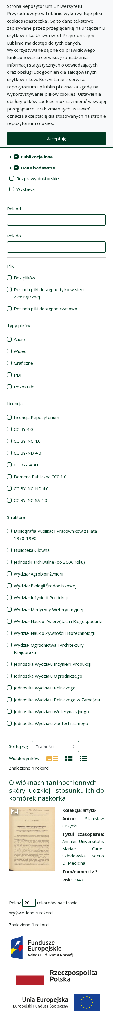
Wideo (20, 351)
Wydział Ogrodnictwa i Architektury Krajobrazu (49, 648)
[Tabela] (83, 758)
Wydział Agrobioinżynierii (38, 574)
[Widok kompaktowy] (69, 758)
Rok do (14, 236)
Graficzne (23, 363)
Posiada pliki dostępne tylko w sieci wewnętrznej (49, 293)
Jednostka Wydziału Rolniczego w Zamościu (57, 699)
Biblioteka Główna (32, 550)
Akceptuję (56, 138)
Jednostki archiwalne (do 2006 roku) (49, 562)
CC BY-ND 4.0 (27, 453)
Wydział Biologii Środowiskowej (45, 586)
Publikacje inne (37, 157)
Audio (19, 339)
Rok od (14, 208)
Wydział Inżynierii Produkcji (41, 597)
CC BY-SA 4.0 (27, 465)
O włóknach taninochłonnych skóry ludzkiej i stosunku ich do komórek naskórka (56, 790)
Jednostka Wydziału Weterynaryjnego (51, 711)
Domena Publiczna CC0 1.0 (40, 477)
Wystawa (25, 189)
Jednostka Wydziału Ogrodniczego (48, 676)
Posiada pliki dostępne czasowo (45, 308)
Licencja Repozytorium (36, 417)
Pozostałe (24, 387)
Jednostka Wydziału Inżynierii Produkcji (52, 664)
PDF (18, 375)
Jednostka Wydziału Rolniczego (45, 688)
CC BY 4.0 (23, 429)
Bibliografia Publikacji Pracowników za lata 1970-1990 (55, 534)
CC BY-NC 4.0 (27, 441)
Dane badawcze (38, 168)
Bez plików (24, 278)
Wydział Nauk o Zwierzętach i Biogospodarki (58, 621)
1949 (78, 880)
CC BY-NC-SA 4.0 (30, 500)
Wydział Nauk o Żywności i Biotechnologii (54, 633)
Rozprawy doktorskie (37, 178)
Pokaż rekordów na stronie (43, 902)
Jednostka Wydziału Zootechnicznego (51, 723)
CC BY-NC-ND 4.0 (31, 488)
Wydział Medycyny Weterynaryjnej (48, 609)
